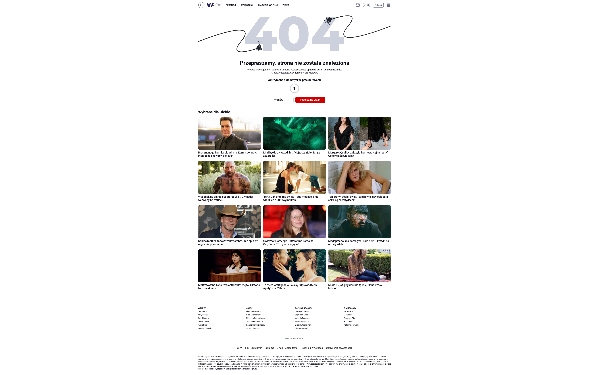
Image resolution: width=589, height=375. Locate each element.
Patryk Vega (203, 315)
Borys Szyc (348, 322)
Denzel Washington (303, 325)
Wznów (278, 99)
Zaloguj (378, 5)
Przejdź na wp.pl (310, 99)
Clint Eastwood (204, 311)
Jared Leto (348, 311)
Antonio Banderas (302, 318)
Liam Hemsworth (253, 311)
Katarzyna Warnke (351, 325)
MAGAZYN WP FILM (268, 5)
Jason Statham (252, 328)
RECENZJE (231, 5)
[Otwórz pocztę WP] (357, 5)
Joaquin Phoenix (205, 328)
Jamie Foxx (202, 325)
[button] (366, 5)
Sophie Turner (203, 322)
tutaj (255, 369)
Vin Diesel (348, 315)
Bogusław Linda (301, 315)
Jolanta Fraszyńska (254, 322)
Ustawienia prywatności (338, 347)
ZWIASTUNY (247, 5)
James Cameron (302, 311)
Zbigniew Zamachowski (256, 318)
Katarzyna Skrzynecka (255, 325)
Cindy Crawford (301, 328)
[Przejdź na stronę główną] (201, 7)
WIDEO (286, 5)
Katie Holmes (203, 318)
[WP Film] (216, 5)
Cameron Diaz (350, 318)
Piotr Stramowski (253, 315)
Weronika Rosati (302, 322)
